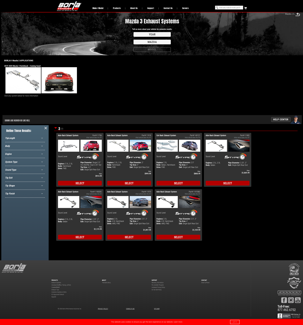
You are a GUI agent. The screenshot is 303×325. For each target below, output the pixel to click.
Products (117, 8)
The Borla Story (106, 282)
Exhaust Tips (55, 290)
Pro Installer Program (158, 285)
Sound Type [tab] (10, 169)
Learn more (178, 322)
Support (150, 8)
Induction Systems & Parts (59, 292)
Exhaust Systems (56, 282)
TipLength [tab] (10, 138)
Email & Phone (205, 282)
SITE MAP (157, 309)
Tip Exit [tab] (8, 177)
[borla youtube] (298, 300)
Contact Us (168, 8)
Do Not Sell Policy (157, 290)
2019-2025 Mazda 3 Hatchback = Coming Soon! (22, 66)
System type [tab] (11, 161)
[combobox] (229, 7)
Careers (185, 8)
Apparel (53, 297)
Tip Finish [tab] (10, 193)
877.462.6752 (287, 310)
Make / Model (97, 8)
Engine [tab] (8, 154)
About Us (134, 8)
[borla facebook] (284, 300)
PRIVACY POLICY (103, 309)
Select (80, 183)
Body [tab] (7, 146)
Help (280, 119)
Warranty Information (158, 282)
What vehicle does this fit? (94, 137)
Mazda (288, 14)
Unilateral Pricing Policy (158, 287)
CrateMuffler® (55, 287)
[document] (151, 322)
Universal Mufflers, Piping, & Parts (61, 285)
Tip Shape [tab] (10, 185)
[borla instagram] (291, 300)
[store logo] (72, 6)
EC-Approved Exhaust (57, 294)
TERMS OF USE (130, 309)
